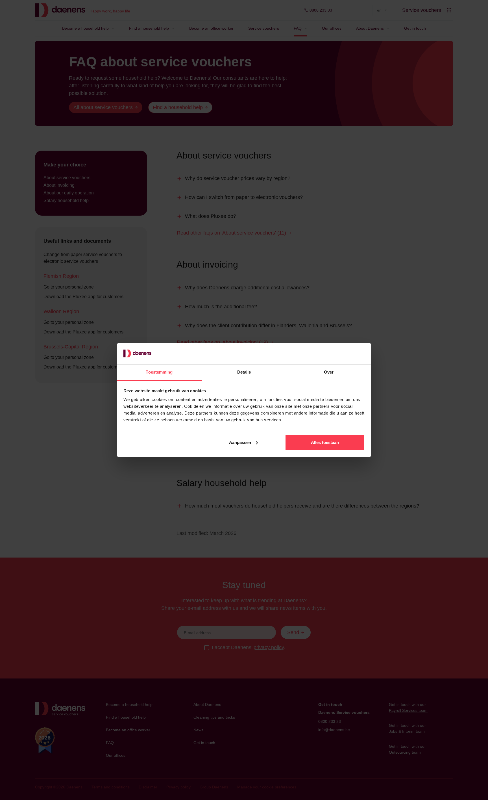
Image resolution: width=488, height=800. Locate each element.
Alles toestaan (325, 442)
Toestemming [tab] (159, 372)
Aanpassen (240, 442)
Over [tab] (329, 372)
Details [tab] (244, 372)
